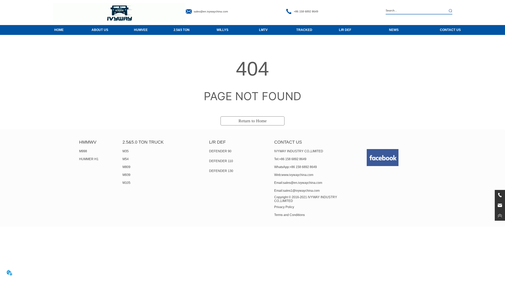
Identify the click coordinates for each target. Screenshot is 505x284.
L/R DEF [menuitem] (345, 30)
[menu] (202, 30)
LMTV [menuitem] (263, 30)
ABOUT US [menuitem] (100, 30)
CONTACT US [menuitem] (450, 30)
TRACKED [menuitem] (304, 30)
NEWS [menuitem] (394, 30)
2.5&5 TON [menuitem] (182, 30)
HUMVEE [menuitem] (141, 30)
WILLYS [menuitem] (222, 30)
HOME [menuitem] (59, 30)
